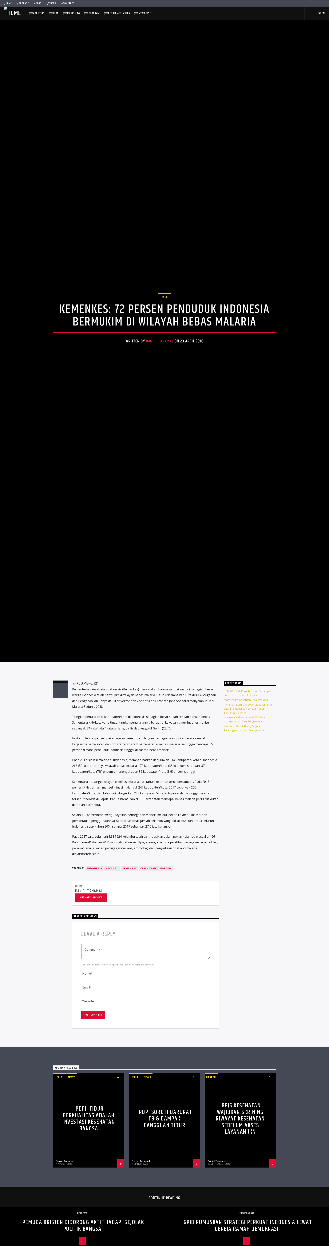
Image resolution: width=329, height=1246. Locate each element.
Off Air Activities (119, 13)
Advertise (144, 13)
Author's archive (91, 953)
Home (9, 3)
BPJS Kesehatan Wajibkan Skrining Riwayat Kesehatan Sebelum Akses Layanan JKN (240, 1174)
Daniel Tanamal (160, 367)
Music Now (73, 13)
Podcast (24, 3)
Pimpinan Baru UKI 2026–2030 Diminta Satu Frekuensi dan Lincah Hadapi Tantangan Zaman (248, 764)
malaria (166, 924)
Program (94, 13)
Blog (39, 3)
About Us (38, 13)
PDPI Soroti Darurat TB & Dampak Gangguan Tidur (165, 1174)
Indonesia (94, 924)
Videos (52, 3)
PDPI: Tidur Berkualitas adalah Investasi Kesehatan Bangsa (88, 1174)
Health (164, 322)
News (71, 1133)
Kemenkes (129, 924)
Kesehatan (148, 924)
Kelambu (112, 924)
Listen (320, 13)
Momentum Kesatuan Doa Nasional (246, 755)
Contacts (68, 3)
